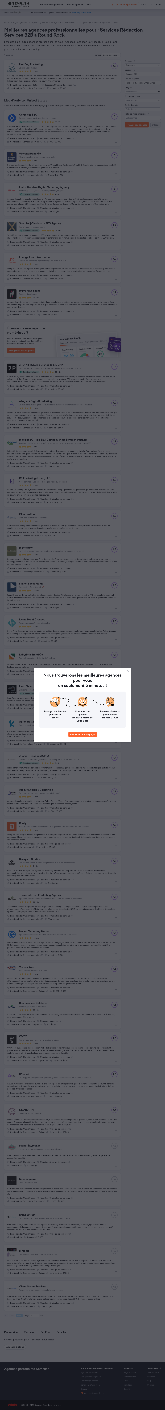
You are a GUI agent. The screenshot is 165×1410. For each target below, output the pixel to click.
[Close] (128, 671)
